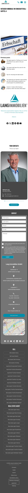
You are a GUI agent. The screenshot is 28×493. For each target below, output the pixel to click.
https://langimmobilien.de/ (14, 310)
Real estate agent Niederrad (14, 439)
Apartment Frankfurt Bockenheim (14, 369)
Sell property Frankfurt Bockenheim (14, 392)
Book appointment (14, 315)
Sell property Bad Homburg (14, 359)
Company (14, 467)
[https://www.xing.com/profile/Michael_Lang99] (14, 341)
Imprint (14, 472)
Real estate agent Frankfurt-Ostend (14, 446)
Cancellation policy (14, 477)
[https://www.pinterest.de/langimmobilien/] (20, 341)
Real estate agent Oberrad (14, 443)
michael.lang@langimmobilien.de (11, 196)
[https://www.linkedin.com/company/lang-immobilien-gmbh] (17, 341)
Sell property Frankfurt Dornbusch (14, 399)
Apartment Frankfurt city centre (14, 379)
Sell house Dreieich (14, 356)
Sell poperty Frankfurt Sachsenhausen (14, 389)
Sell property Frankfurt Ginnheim (14, 396)
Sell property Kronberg (14, 362)
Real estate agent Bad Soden (14, 416)
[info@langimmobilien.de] (22, 2)
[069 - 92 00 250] (19, 2)
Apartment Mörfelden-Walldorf (14, 382)
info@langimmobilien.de (14, 304)
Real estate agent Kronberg (14, 419)
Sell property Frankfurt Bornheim (14, 386)
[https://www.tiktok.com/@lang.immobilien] (23, 341)
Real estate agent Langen (14, 423)
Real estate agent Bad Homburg (14, 413)
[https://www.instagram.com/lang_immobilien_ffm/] (8, 341)
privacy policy (15, 243)
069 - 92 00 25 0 (7, 194)
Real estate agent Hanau (14, 409)
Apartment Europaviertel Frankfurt (14, 366)
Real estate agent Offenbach (14, 436)
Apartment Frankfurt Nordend (14, 372)
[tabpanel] (14, 175)
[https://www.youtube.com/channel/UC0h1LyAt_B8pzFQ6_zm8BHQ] (11, 341)
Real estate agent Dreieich (14, 426)
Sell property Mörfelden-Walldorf (14, 402)
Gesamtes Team (14, 204)
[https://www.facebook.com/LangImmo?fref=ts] (5, 341)
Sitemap (14, 485)
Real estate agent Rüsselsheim (14, 429)
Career (14, 470)
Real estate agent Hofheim (14, 433)
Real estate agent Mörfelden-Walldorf (14, 452)
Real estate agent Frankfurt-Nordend (14, 449)
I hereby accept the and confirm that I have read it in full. (14, 244)
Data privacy (14, 475)
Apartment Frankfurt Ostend (14, 376)
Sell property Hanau (14, 352)
